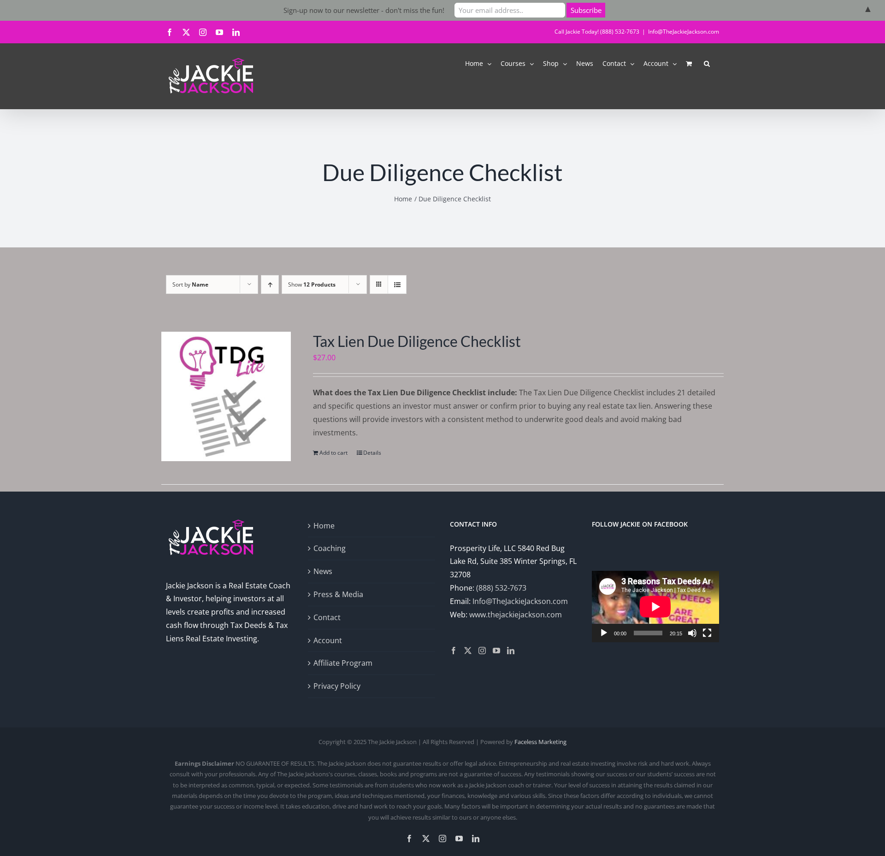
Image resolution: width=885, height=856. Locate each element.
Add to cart (333, 453)
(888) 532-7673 (501, 588)
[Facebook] (453, 650)
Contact (327, 617)
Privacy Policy (336, 686)
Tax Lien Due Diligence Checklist (417, 341)
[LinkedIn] (510, 650)
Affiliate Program (342, 663)
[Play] (603, 633)
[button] (707, 62)
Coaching (329, 548)
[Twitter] (468, 650)
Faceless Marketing (540, 742)
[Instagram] (482, 650)
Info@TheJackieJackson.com (683, 31)
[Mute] (692, 633)
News (322, 571)
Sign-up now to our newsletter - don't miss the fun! (363, 10)
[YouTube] (496, 650)
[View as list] (397, 284)
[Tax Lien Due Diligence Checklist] (226, 396)
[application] (655, 606)
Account (327, 640)
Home (324, 526)
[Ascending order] (270, 284)
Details (372, 453)
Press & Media (338, 594)
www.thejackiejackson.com (515, 615)
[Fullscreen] (707, 633)
